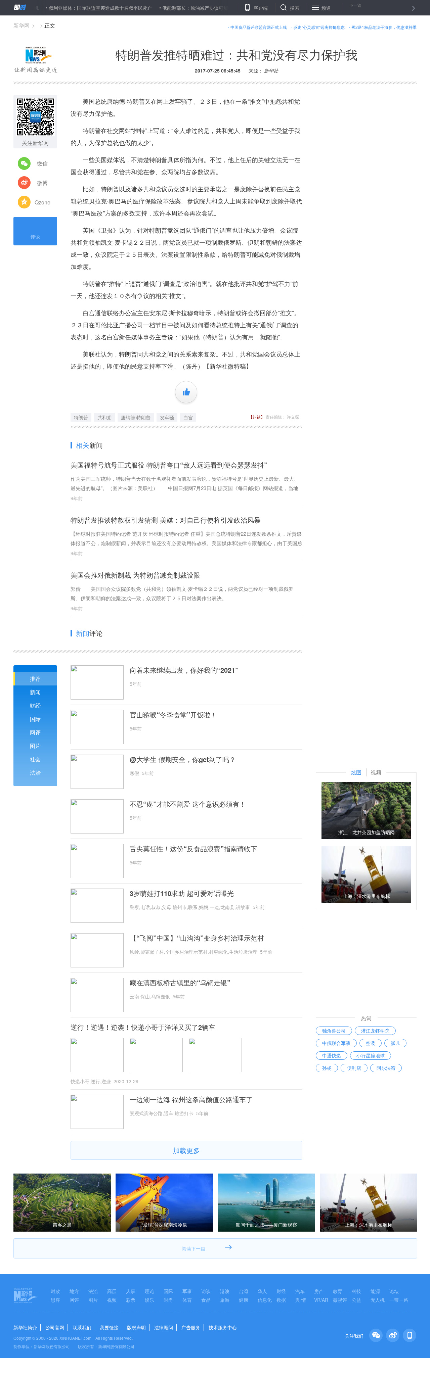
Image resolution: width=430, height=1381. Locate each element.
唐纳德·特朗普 (135, 417)
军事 (187, 1291)
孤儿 (395, 1043)
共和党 (104, 417)
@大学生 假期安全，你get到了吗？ (183, 759)
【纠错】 (257, 417)
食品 (206, 1300)
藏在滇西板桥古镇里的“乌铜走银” (180, 982)
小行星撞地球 (370, 1055)
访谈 (206, 1291)
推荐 (35, 678)
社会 (35, 759)
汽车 (300, 1291)
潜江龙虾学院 (375, 1030)
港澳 (224, 1291)
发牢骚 (167, 417)
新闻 (35, 692)
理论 (149, 1291)
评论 (35, 236)
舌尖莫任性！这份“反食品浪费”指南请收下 (193, 848)
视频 (112, 1300)
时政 (55, 1291)
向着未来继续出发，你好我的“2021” (184, 670)
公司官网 (54, 1327)
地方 (74, 1291)
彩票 (130, 1300)
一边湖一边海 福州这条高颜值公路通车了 (191, 1099)
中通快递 (331, 1055)
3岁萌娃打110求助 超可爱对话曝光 (182, 893)
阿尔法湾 (386, 1067)
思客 (55, 1300)
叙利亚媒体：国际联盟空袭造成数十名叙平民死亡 (76, 7)
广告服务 (190, 1327)
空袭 (370, 1043)
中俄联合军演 (336, 1043)
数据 (281, 1300)
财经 (35, 705)
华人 (262, 1291)
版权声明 (136, 1327)
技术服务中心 (223, 1327)
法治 (35, 772)
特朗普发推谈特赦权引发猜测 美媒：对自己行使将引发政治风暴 (166, 520)
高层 (112, 1291)
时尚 (168, 1300)
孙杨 (327, 1067)
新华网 (21, 25)
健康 (243, 1300)
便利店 (354, 1067)
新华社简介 (25, 1327)
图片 (35, 746)
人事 (130, 1291)
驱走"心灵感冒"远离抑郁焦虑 (319, 27)
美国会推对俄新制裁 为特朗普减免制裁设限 (135, 575)
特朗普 (81, 417)
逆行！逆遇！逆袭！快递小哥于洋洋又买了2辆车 (143, 1027)
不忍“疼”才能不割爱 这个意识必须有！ (188, 804)
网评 (35, 732)
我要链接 (109, 1327)
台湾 (243, 1291)
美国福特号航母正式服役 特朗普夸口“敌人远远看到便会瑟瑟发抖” (169, 465)
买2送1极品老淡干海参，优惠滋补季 (384, 27)
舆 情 (300, 1300)
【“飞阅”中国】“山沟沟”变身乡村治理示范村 (197, 938)
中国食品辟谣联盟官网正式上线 (258, 27)
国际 (35, 719)
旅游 (224, 1300)
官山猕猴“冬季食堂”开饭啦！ (173, 714)
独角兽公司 (334, 1030)
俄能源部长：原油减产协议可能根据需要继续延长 (190, 7)
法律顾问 (163, 1327)
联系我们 (82, 1327)
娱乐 (149, 1300)
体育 (187, 1300)
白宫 (188, 417)
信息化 (265, 1300)
